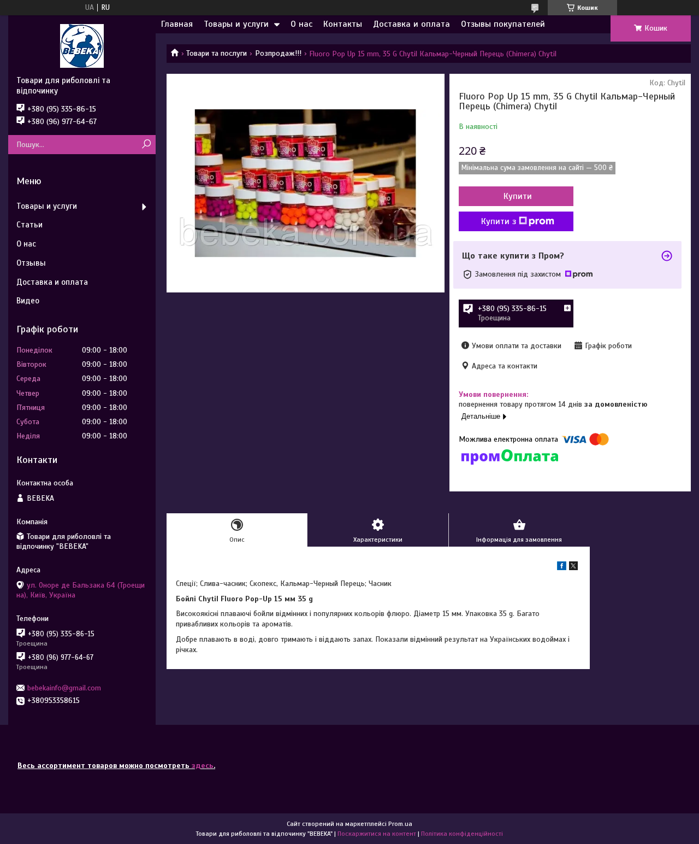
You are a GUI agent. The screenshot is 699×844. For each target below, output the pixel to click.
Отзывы (31, 263)
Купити (517, 196)
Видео (27, 301)
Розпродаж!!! (278, 53)
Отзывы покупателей (503, 24)
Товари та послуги (216, 53)
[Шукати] (146, 144)
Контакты (342, 24)
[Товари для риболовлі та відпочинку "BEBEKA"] (81, 45)
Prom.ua (400, 824)
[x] (573, 567)
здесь (203, 765)
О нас (301, 24)
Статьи (29, 225)
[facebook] (561, 567)
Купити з (498, 221)
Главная (177, 24)
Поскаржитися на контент (376, 833)
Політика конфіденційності (462, 833)
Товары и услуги (236, 24)
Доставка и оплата (411, 24)
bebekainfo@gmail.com (64, 688)
